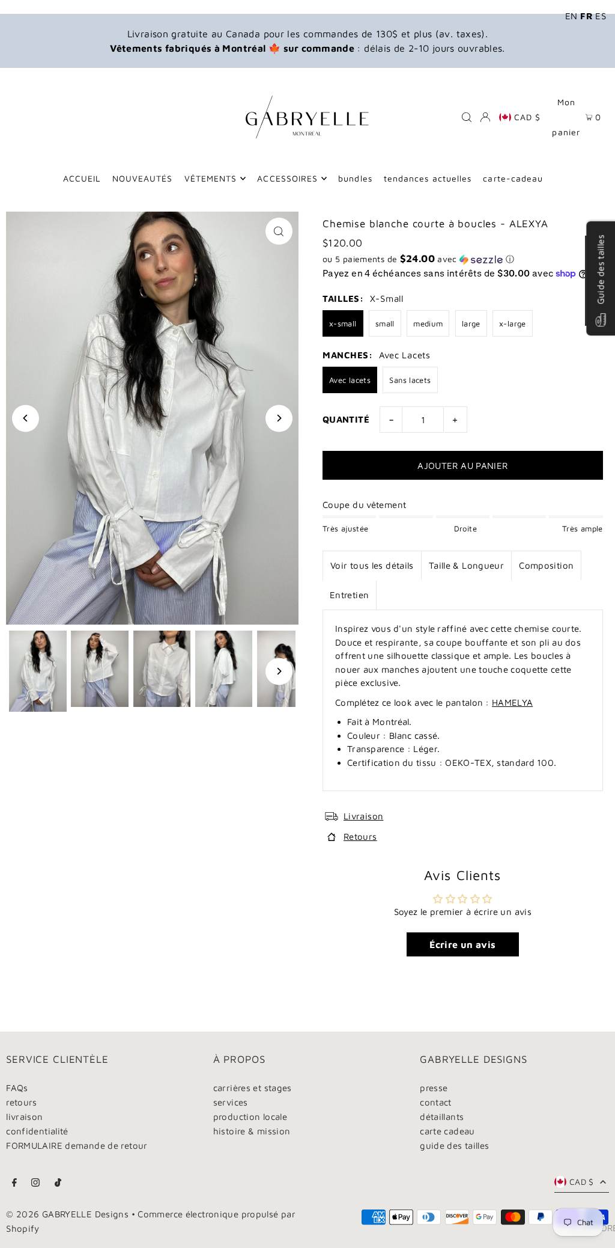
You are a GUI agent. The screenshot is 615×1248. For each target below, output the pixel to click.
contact (436, 1102)
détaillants (442, 1117)
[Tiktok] (58, 1183)
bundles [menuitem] (355, 178)
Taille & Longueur (466, 565)
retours (21, 1102)
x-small (343, 323)
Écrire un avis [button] (462, 944)
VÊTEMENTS (210, 178)
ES (600, 16)
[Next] (278, 418)
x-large (512, 323)
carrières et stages (252, 1088)
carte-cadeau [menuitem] (513, 178)
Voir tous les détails (372, 565)
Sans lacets (410, 380)
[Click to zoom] (278, 231)
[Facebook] (14, 1183)
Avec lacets (350, 380)
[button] (463, 259)
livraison (24, 1117)
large (471, 323)
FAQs (17, 1088)
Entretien (349, 595)
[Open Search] (466, 117)
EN (571, 16)
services (230, 1102)
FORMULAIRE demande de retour (77, 1145)
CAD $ (527, 117)
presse (433, 1088)
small (385, 323)
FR (586, 16)
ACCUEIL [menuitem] (81, 178)
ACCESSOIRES (287, 178)
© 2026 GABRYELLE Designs (67, 1214)
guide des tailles (454, 1145)
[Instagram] (35, 1183)
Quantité (346, 419)
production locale (250, 1117)
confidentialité (37, 1131)
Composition (546, 565)
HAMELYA (512, 702)
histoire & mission (252, 1131)
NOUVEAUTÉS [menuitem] (142, 178)
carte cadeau (447, 1131)
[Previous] (25, 418)
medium (428, 323)
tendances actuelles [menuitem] (427, 178)
